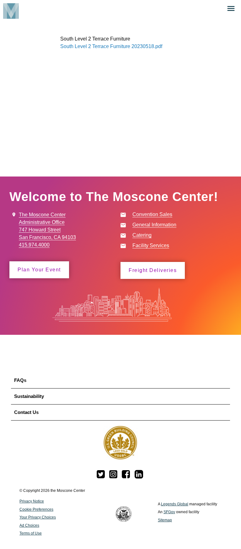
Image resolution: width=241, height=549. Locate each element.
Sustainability (29, 396)
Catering (142, 235)
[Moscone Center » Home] (9, 10)
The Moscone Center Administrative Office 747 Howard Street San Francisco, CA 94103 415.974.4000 (47, 229)
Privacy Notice (31, 501)
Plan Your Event (39, 269)
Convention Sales (152, 214)
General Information (154, 224)
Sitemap (165, 520)
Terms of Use (30, 533)
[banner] (120, 14)
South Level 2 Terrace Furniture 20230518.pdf (111, 46)
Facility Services (150, 245)
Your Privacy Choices (37, 517)
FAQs (20, 380)
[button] (231, 8)
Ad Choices (29, 525)
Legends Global (174, 504)
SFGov (169, 512)
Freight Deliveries (153, 270)
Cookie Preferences (36, 509)
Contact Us (26, 412)
